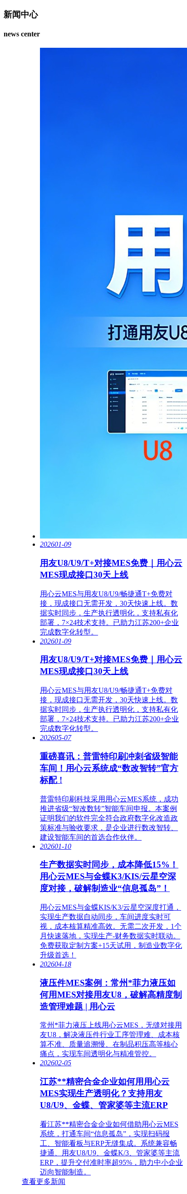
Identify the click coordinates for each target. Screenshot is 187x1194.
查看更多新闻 (43, 1181)
